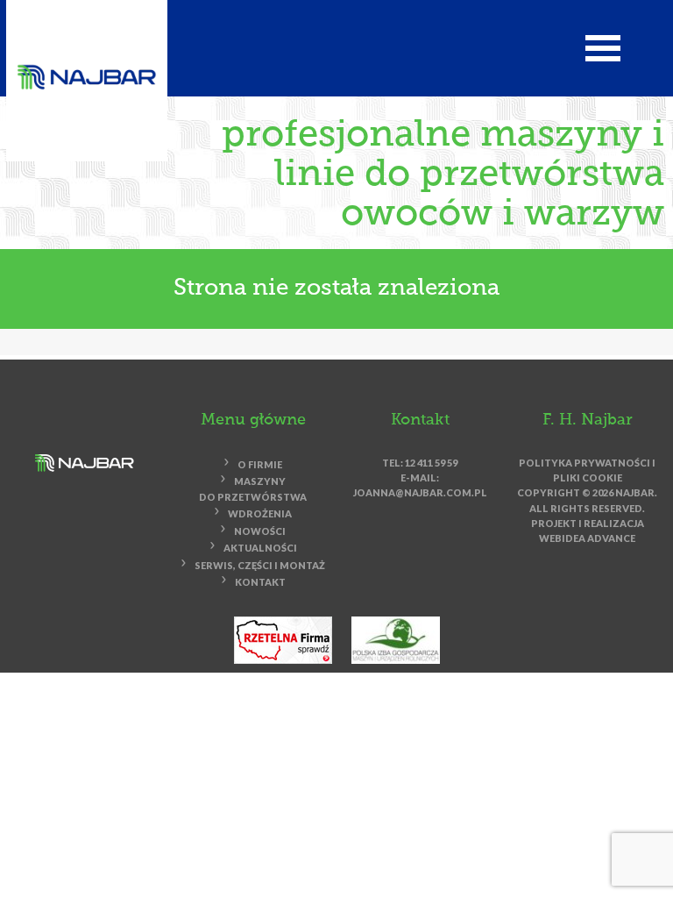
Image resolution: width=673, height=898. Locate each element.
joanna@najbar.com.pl (420, 492)
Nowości (260, 531)
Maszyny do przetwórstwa (253, 489)
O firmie (259, 464)
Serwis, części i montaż (260, 565)
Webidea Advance (587, 538)
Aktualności (260, 548)
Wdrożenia (260, 514)
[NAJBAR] (87, 75)
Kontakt (260, 582)
